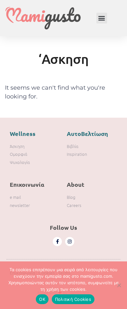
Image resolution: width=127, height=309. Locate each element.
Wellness (22, 133)
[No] (119, 285)
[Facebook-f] (57, 241)
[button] (101, 18)
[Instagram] (69, 241)
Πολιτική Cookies (73, 299)
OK (42, 299)
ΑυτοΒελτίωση (87, 133)
